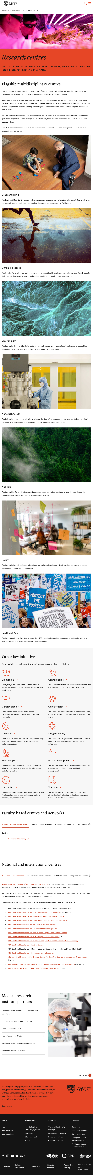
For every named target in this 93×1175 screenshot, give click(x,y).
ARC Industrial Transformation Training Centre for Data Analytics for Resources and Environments (47, 957)
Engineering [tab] (69, 824)
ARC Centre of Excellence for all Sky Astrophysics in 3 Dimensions (34, 912)
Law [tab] (78, 824)
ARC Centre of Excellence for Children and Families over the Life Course (37, 920)
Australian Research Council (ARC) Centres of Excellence (25, 884)
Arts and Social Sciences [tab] (42, 824)
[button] (85, 3)
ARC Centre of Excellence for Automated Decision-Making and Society (36, 916)
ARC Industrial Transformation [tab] (39, 876)
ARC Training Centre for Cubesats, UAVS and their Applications (33, 968)
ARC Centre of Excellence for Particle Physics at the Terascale (33, 937)
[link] (5, 10)
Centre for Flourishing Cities (19, 839)
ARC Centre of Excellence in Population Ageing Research (31, 953)
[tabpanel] (46, 837)
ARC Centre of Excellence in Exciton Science (26, 945)
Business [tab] (58, 824)
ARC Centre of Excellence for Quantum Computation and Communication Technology (43, 941)
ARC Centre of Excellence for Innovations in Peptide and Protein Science (37, 933)
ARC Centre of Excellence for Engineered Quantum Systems (32, 929)
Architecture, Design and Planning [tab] (15, 824)
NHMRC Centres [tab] (60, 876)
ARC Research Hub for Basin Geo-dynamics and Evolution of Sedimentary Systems (41, 964)
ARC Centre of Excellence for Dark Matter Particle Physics (32, 924)
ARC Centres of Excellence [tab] (13, 876)
